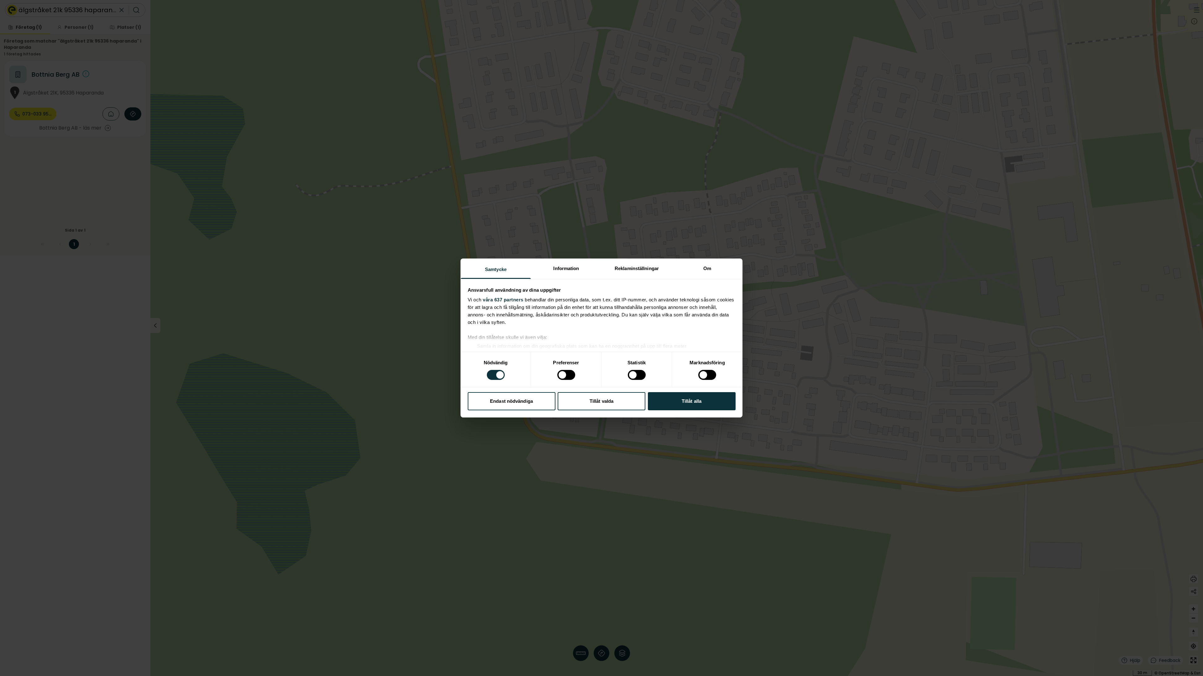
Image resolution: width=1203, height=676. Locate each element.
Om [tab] (707, 268)
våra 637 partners (503, 299)
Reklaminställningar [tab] (637, 268)
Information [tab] (566, 268)
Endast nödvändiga (511, 401)
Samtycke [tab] (496, 269)
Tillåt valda (601, 401)
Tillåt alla (691, 401)
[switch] (566, 375)
